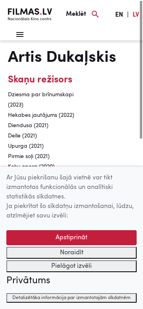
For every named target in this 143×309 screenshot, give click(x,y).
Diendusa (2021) (28, 125)
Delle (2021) (22, 136)
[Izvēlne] (20, 34)
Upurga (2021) (26, 146)
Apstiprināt (71, 238)
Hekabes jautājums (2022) (41, 115)
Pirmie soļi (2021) (29, 156)
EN (119, 15)
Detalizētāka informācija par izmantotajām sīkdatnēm (71, 298)
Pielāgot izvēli (71, 266)
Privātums (28, 281)
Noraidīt (71, 253)
